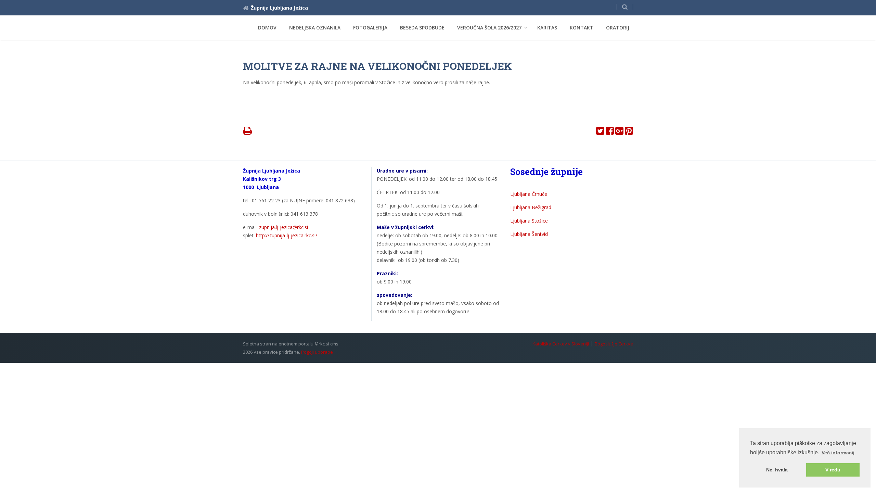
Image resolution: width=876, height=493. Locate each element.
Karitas (547, 27)
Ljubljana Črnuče (528, 194)
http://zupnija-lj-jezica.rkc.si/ (286, 235)
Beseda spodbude (422, 27)
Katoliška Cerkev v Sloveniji (560, 343)
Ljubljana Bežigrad (530, 207)
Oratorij (617, 27)
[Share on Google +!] (619, 132)
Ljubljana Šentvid (529, 234)
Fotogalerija (370, 27)
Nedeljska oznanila (314, 27)
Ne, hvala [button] (777, 469)
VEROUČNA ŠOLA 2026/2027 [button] (489, 27)
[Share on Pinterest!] (629, 132)
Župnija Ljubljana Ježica (279, 7)
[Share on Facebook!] (610, 132)
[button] (625, 7)
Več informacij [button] (838, 452)
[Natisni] (247, 132)
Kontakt (581, 27)
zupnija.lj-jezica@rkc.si (283, 227)
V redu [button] (832, 469)
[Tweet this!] (600, 132)
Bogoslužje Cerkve (614, 343)
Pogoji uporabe (317, 352)
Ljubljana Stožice (529, 220)
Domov (267, 27)
